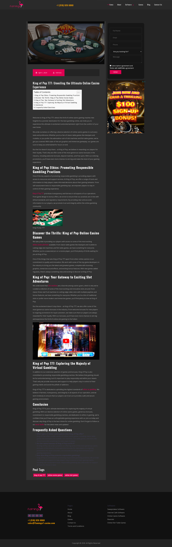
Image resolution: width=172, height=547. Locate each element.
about (119, 4)
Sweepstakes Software (115, 509)
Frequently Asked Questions (45, 107)
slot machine (52, 286)
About (70, 513)
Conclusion (39, 105)
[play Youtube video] (66, 341)
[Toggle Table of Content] (77, 92)
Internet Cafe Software (116, 513)
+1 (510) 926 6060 (65, 5)
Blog (148, 4)
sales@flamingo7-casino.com (41, 523)
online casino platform (41, 245)
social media (39, 424)
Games (141, 4)
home (111, 4)
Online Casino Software (116, 516)
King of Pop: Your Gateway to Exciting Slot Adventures (55, 100)
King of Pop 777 (38, 193)
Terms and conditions (117, 68)
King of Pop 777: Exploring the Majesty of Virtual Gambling (56, 103)
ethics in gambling (89, 389)
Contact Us (158, 4)
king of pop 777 (39, 475)
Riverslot (110, 519)
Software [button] (128, 4)
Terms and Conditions (76, 526)
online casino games (55, 475)
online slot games (71, 475)
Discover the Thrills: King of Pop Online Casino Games (55, 98)
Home (70, 509)
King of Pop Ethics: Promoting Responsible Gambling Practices (57, 95)
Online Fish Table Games (116, 523)
